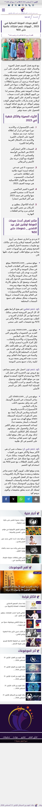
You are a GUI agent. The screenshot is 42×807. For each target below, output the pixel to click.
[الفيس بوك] (12, 5)
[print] (36, 499)
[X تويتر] (16, 5)
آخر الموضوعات (27, 650)
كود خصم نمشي (31, 309)
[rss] (26, 5)
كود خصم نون (32, 369)
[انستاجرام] (22, 5)
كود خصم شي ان (31, 449)
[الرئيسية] (9, 5)
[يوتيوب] (19, 5)
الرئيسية (35, 17)
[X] (13, 499)
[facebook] (6, 499)
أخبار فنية (27, 17)
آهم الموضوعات (18, 567)
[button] (4, 583)
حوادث (15, 737)
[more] (33, 5)
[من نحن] (29, 5)
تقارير (23, 737)
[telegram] (28, 499)
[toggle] (3, 10)
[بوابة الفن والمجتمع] (22, 9)
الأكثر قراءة (29, 596)
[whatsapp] (21, 499)
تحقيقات (6, 737)
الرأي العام (33, 737)
